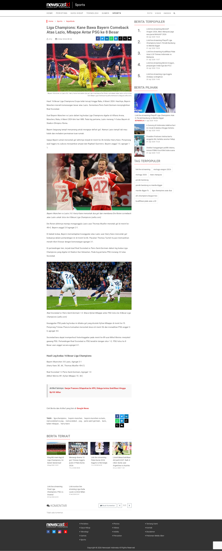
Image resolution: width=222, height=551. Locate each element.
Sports (117, 13)
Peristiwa (61, 13)
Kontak (149, 528)
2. (139, 42)
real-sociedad (71, 421)
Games (105, 13)
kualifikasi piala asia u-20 (146, 201)
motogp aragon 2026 (162, 169)
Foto (149, 13)
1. (139, 30)
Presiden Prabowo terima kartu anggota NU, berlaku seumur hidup (160, 137)
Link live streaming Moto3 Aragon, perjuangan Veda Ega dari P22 (160, 64)
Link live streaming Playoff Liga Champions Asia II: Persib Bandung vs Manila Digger (160, 43)
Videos (116, 528)
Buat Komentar (108, 506)
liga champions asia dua (162, 191)
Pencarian (117, 536)
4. (139, 64)
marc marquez (156, 175)
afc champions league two (146, 196)
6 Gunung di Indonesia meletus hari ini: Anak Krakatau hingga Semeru (160, 126)
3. (139, 53)
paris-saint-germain (92, 421)
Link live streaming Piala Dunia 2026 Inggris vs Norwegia (99, 460)
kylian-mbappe (53, 424)
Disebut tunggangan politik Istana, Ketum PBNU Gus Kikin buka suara (160, 149)
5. (139, 76)
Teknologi (92, 13)
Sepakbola (70, 21)
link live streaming (143, 169)
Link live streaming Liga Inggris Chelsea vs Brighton (159, 75)
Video (158, 13)
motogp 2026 (141, 175)
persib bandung (142, 180)
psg (80, 421)
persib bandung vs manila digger (149, 185)
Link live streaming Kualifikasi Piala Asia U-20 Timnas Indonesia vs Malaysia (160, 54)
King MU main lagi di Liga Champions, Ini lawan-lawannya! (55, 460)
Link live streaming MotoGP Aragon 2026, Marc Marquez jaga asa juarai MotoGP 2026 (160, 31)
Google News (83, 408)
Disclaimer (150, 532)
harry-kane (65, 424)
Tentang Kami (152, 524)
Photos (116, 524)
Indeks (167, 13)
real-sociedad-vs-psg (55, 421)
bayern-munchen (75, 418)
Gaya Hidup (77, 13)
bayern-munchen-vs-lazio (94, 418)
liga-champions (60, 418)
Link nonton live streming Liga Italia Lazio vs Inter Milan (77, 489)
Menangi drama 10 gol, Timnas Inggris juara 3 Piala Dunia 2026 (77, 461)
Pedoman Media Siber (155, 536)
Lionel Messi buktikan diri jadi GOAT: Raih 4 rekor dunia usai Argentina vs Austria (122, 461)
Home (50, 13)
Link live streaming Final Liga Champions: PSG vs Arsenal (55, 490)
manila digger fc (142, 191)
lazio (104, 421)
